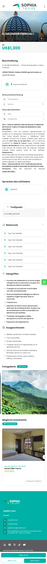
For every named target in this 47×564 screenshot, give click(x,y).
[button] (9, 75)
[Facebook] (9, 544)
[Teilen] (41, 38)
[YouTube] (24, 544)
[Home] (4, 544)
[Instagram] (14, 544)
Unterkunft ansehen (33, 481)
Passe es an (23, 555)
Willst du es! (12, 561)
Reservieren (35, 561)
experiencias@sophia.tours (17, 528)
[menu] (44, 6)
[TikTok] (19, 544)
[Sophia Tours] (11, 502)
